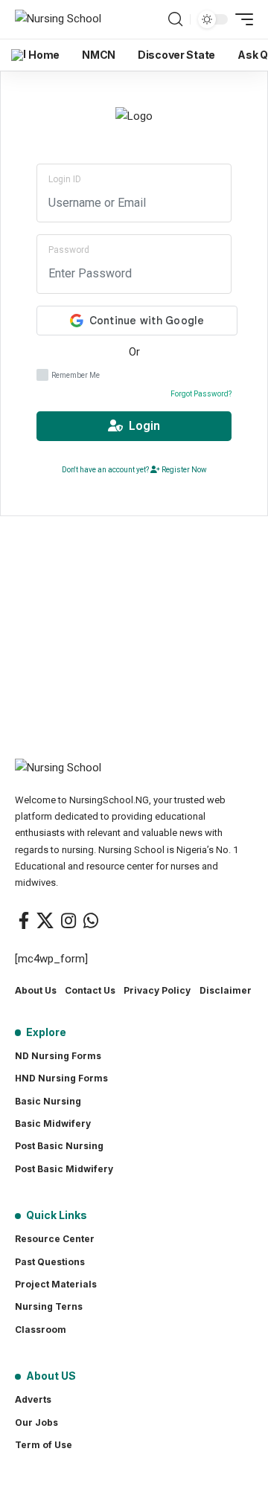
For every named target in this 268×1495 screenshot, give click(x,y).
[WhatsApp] (91, 920)
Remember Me (75, 375)
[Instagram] (68, 920)
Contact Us (90, 990)
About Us (36, 990)
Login (141, 426)
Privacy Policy (157, 990)
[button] (175, 19)
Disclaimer (226, 990)
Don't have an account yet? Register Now (134, 470)
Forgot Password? (201, 394)
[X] (45, 920)
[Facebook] (24, 920)
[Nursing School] (58, 19)
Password (68, 250)
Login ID (64, 179)
